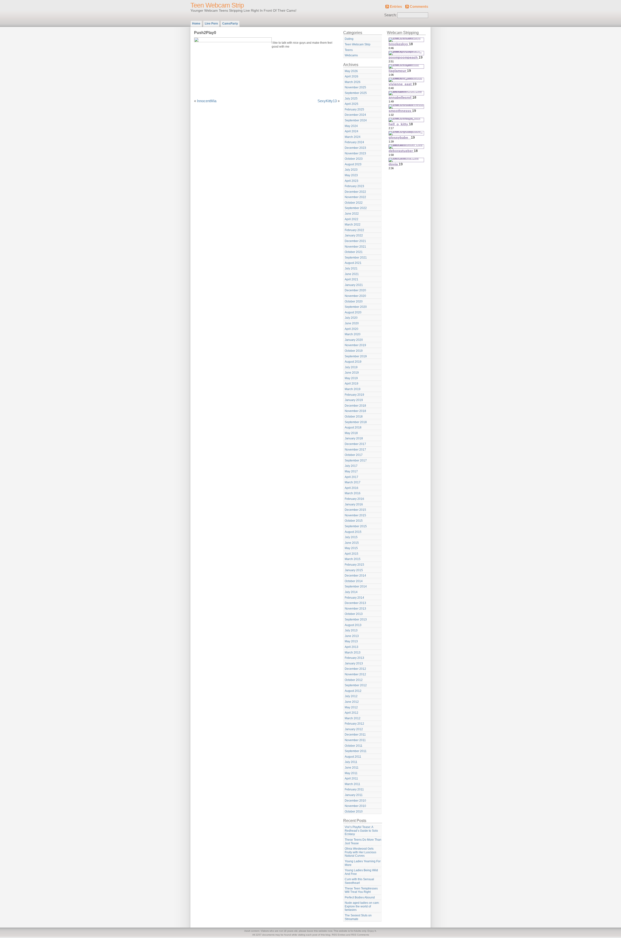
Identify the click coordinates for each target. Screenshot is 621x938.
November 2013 (355, 608)
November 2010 (355, 806)
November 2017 (355, 449)
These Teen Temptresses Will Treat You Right (361, 890)
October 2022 (354, 202)
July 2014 (351, 592)
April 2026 (351, 76)
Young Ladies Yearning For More (363, 863)
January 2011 (354, 795)
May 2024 (351, 126)
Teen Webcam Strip (217, 5)
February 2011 (354, 789)
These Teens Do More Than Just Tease (363, 841)
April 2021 (351, 279)
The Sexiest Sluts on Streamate (358, 917)
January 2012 (354, 729)
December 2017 (355, 444)
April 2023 (351, 181)
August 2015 (353, 532)
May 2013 (351, 641)
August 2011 (353, 756)
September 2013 (356, 619)
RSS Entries (338, 934)
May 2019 (351, 378)
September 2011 (356, 751)
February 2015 (354, 564)
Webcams (351, 55)
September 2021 (356, 257)
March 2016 (352, 493)
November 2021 (355, 246)
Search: (390, 15)
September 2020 (356, 307)
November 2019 (355, 345)
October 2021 (354, 252)
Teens (349, 50)
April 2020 (351, 329)
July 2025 (351, 98)
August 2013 (353, 625)
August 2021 (353, 263)
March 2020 (352, 334)
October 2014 (354, 581)
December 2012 (355, 668)
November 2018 (355, 411)
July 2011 (351, 762)
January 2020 (354, 340)
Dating (349, 39)
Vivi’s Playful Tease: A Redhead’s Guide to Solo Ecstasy (361, 830)
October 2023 (354, 158)
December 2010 (355, 800)
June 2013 (352, 636)
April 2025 (351, 104)
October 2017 (354, 455)
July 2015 (351, 537)
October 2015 (354, 520)
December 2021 (355, 241)
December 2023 (355, 148)
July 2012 (351, 696)
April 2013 (351, 647)
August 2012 (353, 691)
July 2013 (351, 630)
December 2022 (355, 191)
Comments (419, 6)
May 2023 (351, 175)
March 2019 (352, 389)
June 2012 (352, 702)
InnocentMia (206, 101)
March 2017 (352, 482)
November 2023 (355, 153)
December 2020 (355, 290)
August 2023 (353, 164)
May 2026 (351, 71)
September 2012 (356, 685)
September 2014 (356, 586)
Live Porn (211, 23)
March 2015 (352, 559)
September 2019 (356, 356)
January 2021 (354, 285)
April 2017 (351, 477)
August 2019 (353, 361)
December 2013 (355, 603)
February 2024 (354, 142)
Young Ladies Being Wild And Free (361, 872)
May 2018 (351, 433)
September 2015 (356, 526)
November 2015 (355, 515)
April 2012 (351, 712)
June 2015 (352, 542)
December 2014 (355, 575)
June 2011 (352, 767)
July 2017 (351, 466)
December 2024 (355, 115)
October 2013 (354, 614)
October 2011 (353, 745)
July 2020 (351, 317)
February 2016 (354, 499)
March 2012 (352, 718)
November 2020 (355, 296)
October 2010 (354, 811)
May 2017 (351, 471)
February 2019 (354, 394)
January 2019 (354, 400)
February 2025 (354, 109)
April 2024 (351, 131)
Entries (396, 6)
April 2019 (351, 383)
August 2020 (353, 312)
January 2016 (354, 504)
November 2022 (355, 197)
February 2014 (354, 597)
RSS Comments (360, 934)
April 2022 (351, 219)
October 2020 (354, 301)
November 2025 (355, 87)
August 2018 (353, 427)
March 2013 (352, 652)
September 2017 (356, 460)
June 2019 (352, 372)
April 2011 (351, 778)
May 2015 (351, 548)
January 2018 (354, 438)
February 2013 (354, 658)
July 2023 (351, 169)
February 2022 (354, 230)
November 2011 (355, 740)
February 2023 (354, 186)
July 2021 (351, 268)
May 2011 (351, 773)
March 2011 (352, 784)
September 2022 (356, 208)
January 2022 (354, 235)
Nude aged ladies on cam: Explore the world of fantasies (362, 906)
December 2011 (355, 734)
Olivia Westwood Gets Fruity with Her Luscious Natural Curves (360, 852)
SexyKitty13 (327, 101)
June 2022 (352, 213)
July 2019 (351, 367)
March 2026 (352, 82)
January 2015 (354, 570)
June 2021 (352, 274)
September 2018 (356, 422)
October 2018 (354, 416)
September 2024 (356, 120)
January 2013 (354, 663)
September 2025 (356, 93)
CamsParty (230, 23)
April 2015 (351, 553)
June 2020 (352, 323)
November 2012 (355, 674)
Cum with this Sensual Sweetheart (359, 881)
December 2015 (355, 509)
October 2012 (354, 680)
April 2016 (351, 488)
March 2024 (352, 137)
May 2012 (351, 707)
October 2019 (354, 350)
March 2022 (352, 224)
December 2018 (355, 405)
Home (196, 23)
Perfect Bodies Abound (360, 897)
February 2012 (354, 723)
